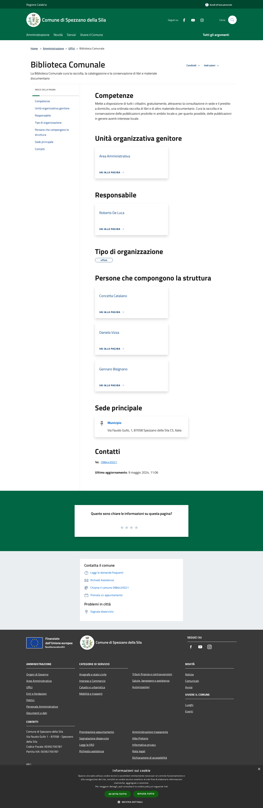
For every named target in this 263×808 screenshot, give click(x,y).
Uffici (71, 48)
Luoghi (189, 705)
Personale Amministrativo (42, 706)
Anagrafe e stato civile (92, 674)
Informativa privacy (144, 745)
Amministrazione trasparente (150, 732)
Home (34, 48)
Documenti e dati (36, 713)
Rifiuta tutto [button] (145, 793)
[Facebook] (182, 19)
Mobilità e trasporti (91, 694)
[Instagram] (200, 19)
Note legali (138, 751)
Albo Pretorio (140, 738)
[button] (131, 802)
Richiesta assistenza (91, 751)
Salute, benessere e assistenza (150, 680)
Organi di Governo (37, 674)
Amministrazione (53, 48)
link (166, 786)
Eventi (189, 711)
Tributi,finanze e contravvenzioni (152, 674)
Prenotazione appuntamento (96, 732)
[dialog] (131, 786)
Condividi (191, 65)
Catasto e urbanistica (92, 687)
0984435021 (109, 462)
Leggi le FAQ (86, 745)
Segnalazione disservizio (94, 738)
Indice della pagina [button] (45, 89)
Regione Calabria (36, 5)
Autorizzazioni (141, 687)
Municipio (114, 422)
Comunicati (192, 681)
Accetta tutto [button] (118, 793)
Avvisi (189, 687)
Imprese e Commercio (92, 681)
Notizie (189, 674)
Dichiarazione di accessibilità (149, 757)
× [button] (259, 769)
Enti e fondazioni (36, 694)
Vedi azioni (210, 65)
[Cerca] (232, 20)
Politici (30, 700)
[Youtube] (191, 19)
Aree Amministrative (39, 681)
